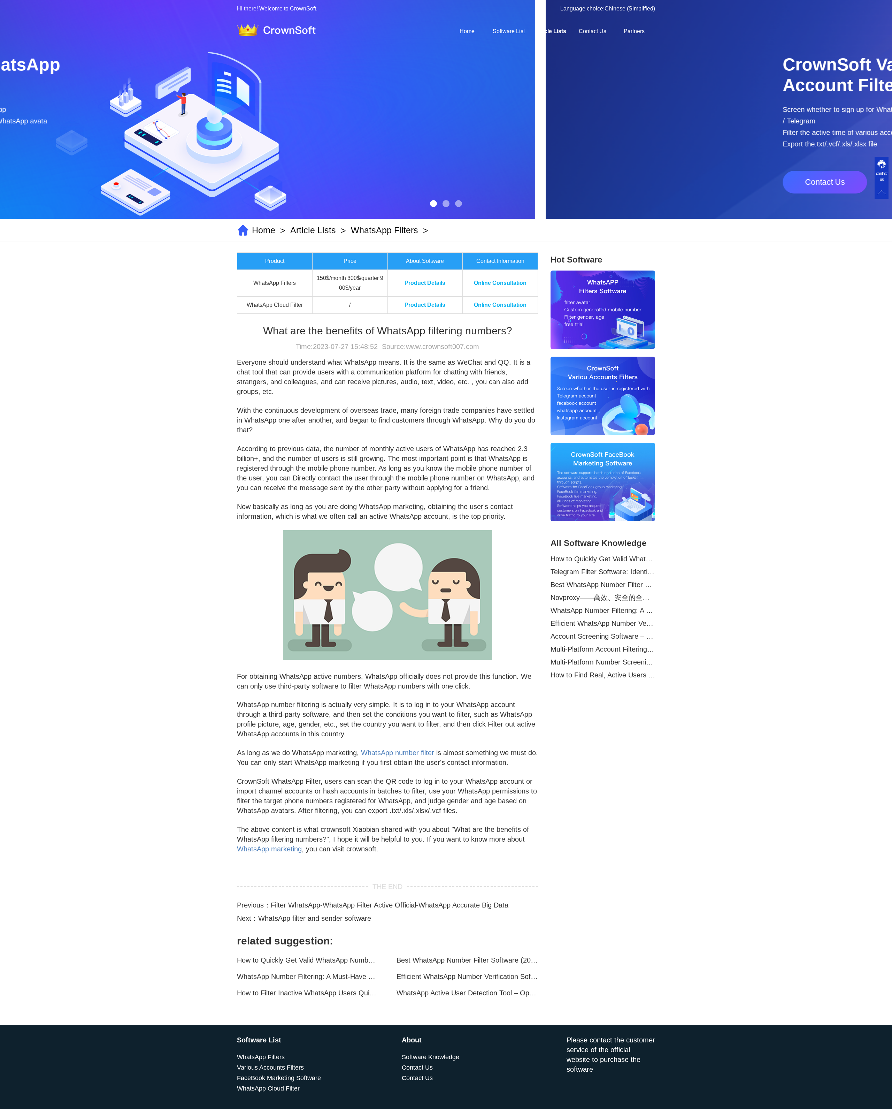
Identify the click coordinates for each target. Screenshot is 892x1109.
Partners (634, 31)
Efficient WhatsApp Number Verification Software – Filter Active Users (467, 976)
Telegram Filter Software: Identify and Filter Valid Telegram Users (603, 572)
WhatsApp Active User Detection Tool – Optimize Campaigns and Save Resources (467, 993)
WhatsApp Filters (384, 230)
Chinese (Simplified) (630, 9)
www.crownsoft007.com (442, 346)
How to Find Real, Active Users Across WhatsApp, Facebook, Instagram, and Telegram (603, 675)
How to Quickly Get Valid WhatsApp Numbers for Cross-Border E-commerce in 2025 (307, 960)
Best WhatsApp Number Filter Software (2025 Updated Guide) (467, 960)
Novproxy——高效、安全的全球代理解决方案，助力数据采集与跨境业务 (603, 597)
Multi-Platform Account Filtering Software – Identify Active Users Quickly (603, 649)
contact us (881, 176)
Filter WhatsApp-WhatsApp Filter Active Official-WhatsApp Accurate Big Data (389, 905)
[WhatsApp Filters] (603, 310)
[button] (433, 203)
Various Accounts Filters (270, 1067)
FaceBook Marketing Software (279, 1077)
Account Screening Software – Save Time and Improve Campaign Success (603, 636)
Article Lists (550, 31)
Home (467, 31)
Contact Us (592, 31)
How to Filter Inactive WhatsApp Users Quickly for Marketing (307, 993)
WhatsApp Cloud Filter (268, 1088)
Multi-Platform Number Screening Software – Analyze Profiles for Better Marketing (603, 662)
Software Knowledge (430, 1057)
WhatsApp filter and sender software (314, 918)
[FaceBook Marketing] (603, 482)
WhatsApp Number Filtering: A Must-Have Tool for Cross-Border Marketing (307, 976)
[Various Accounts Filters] (603, 396)
